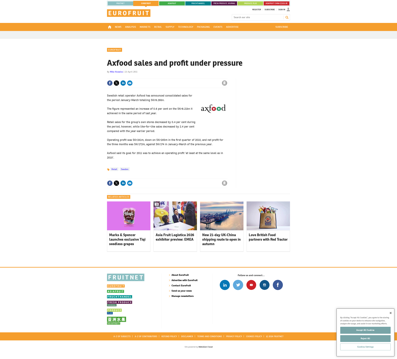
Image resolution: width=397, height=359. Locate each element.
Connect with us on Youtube (251, 285)
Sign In (281, 10)
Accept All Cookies (365, 330)
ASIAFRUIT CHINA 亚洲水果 (277, 3)
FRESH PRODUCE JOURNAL (224, 3)
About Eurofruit (180, 275)
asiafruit (172, 3)
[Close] (390, 313)
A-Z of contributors (146, 336)
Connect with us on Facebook (278, 285)
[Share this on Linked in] (123, 83)
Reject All (365, 338)
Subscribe (270, 10)
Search (286, 17)
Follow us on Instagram (264, 285)
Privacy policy (234, 336)
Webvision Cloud (205, 347)
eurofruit (146, 3)
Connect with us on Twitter (238, 285)
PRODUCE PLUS (250, 3)
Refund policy (169, 336)
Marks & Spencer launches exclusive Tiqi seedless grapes (127, 239)
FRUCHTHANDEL (198, 3)
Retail (114, 169)
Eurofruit (114, 49)
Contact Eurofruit (181, 285)
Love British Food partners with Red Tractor (268, 237)
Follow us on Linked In (225, 285)
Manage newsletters (183, 296)
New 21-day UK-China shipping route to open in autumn (221, 239)
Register (256, 10)
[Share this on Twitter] (116, 83)
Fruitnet (120, 3)
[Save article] (224, 83)
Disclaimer (187, 336)
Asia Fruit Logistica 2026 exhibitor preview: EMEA (175, 237)
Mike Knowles (116, 71)
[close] (227, 76)
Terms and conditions (209, 336)
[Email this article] (130, 83)
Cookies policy (254, 336)
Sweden (124, 169)
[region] (365, 332)
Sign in (187, 76)
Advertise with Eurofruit (185, 280)
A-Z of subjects (122, 336)
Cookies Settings (365, 347)
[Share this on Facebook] (110, 83)
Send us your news (182, 290)
